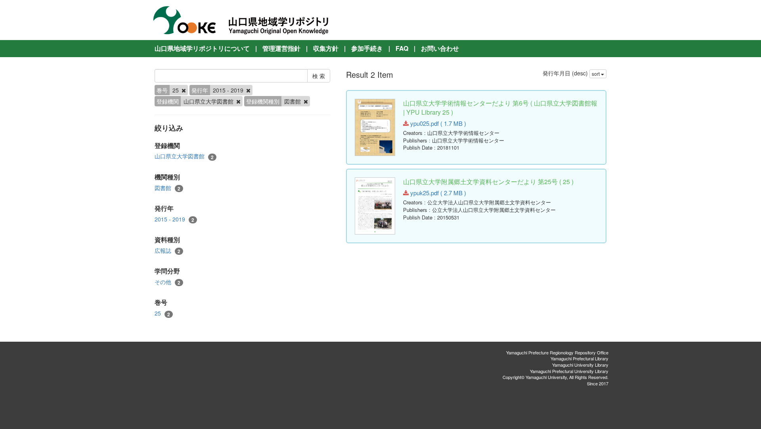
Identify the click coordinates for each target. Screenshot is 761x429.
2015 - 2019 (174, 219)
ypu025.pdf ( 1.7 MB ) (437, 123)
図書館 (167, 188)
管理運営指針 (281, 48)
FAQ (402, 48)
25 (162, 313)
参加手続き (367, 48)
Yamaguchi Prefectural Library (579, 358)
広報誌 (167, 250)
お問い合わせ (440, 48)
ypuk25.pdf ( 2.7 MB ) (437, 193)
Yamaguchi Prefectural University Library (569, 371)
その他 (167, 282)
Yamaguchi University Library (580, 365)
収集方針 (325, 48)
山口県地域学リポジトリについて (202, 48)
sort (596, 73)
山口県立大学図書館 (184, 156)
